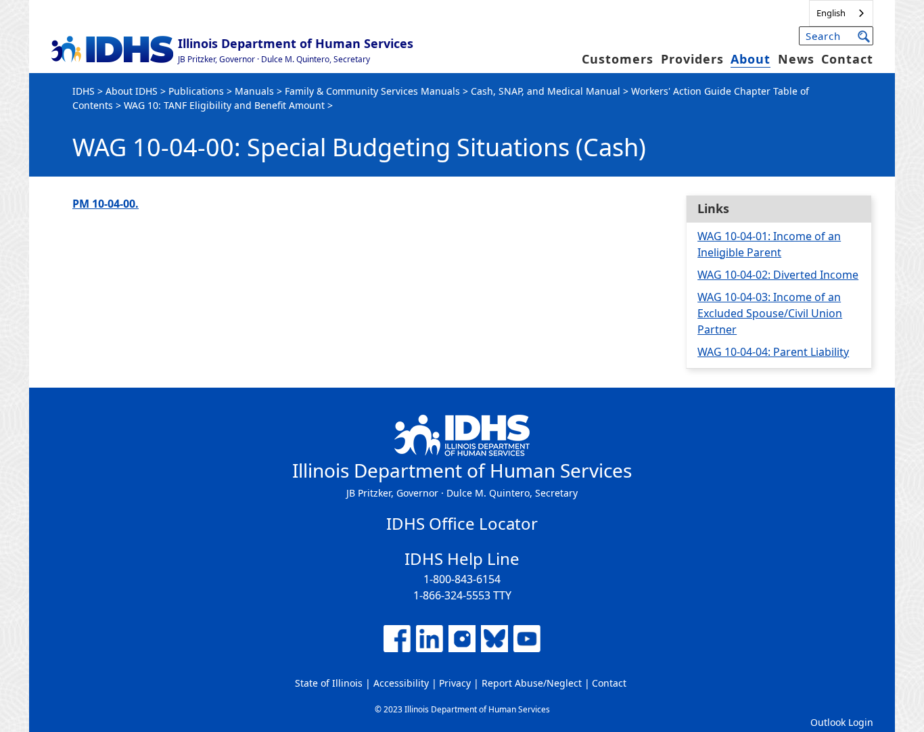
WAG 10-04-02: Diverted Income (777, 274)
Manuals (254, 91)
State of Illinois (329, 683)
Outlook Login (841, 722)
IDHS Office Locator (462, 523)
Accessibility (401, 683)
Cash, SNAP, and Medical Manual (545, 91)
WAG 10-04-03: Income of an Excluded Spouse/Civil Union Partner (769, 313)
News (796, 59)
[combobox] (841, 13)
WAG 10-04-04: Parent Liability (773, 351)
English (831, 13)
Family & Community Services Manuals (372, 91)
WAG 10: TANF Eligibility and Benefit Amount (224, 105)
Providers (692, 59)
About (750, 59)
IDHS (83, 91)
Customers (617, 59)
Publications (196, 91)
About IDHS (132, 91)
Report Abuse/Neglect (532, 683)
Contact (847, 59)
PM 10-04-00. (105, 203)
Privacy (455, 683)
